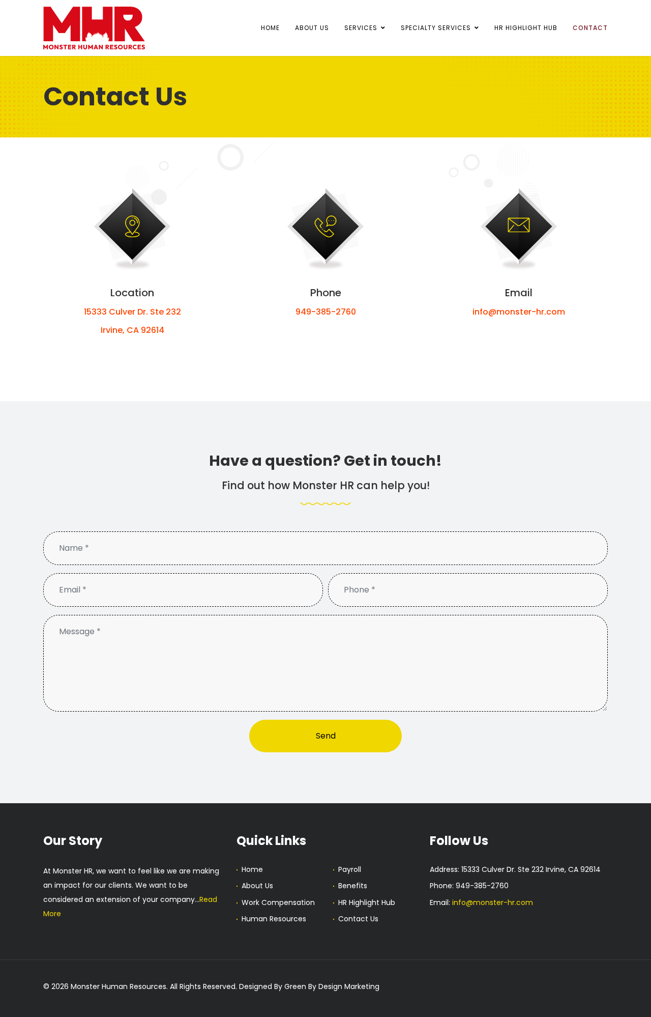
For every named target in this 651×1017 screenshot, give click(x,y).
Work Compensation (278, 902)
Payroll (349, 869)
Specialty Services (436, 27)
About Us (312, 27)
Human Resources (274, 919)
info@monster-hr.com (518, 312)
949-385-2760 (325, 312)
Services (360, 27)
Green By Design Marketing (331, 986)
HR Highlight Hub (525, 27)
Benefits (352, 886)
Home (270, 27)
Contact (590, 27)
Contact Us (358, 919)
